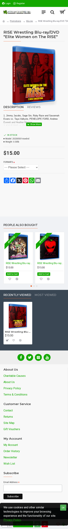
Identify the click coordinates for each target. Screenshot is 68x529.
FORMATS (8, 162)
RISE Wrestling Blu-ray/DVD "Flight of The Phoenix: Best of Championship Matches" (19, 263)
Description (13, 107)
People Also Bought (20, 225)
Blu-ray (29, 21)
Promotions (15, 21)
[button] (31, 286)
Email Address (11, 482)
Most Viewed (45, 295)
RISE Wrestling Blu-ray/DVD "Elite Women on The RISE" (18, 331)
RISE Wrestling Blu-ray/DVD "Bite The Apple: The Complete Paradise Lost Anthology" (50, 263)
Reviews (34, 107)
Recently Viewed (17, 295)
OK (63, 507)
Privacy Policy (12, 520)
